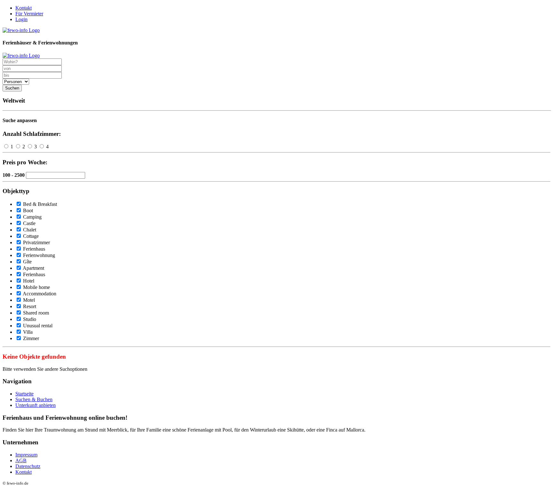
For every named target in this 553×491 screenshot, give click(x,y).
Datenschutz (27, 466)
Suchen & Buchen (33, 399)
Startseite (24, 393)
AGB (21, 460)
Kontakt (23, 8)
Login (21, 19)
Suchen (12, 88)
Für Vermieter (29, 13)
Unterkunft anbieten (35, 405)
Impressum (26, 454)
